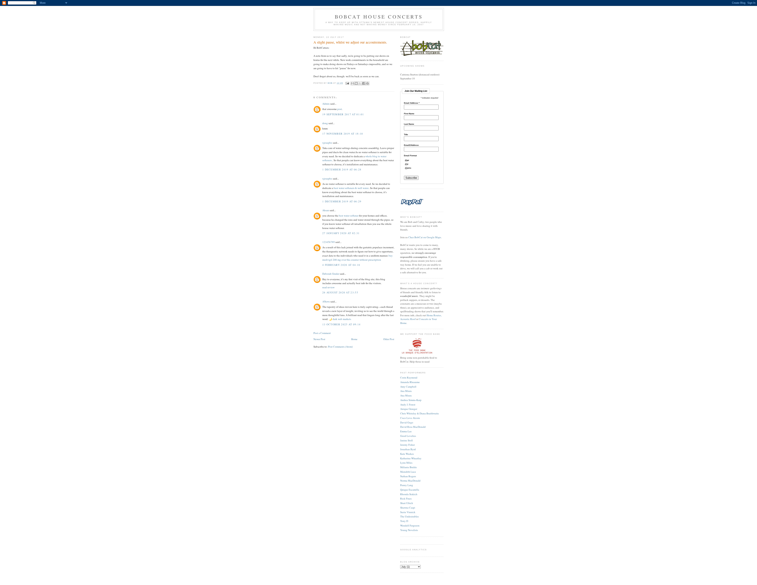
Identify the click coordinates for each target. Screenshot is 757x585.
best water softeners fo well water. (351, 188)
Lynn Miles (406, 462)
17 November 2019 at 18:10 (342, 133)
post (339, 109)
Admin (326, 103)
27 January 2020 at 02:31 (341, 233)
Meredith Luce (408, 471)
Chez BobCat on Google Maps (424, 237)
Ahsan (325, 210)
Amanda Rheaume (410, 382)
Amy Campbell (408, 386)
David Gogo (406, 422)
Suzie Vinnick (407, 512)
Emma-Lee (406, 431)
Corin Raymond (408, 377)
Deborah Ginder (330, 273)
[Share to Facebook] (364, 83)
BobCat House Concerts (379, 16)
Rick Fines (406, 498)
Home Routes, (434, 315)
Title (406, 135)
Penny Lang (406, 485)
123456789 (328, 242)
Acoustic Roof (408, 319)
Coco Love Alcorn (410, 418)
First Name (409, 114)
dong (325, 123)
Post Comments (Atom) (340, 346)
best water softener (349, 215)
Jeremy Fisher (407, 444)
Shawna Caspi (407, 507)
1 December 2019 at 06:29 (341, 201)
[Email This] (352, 83)
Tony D (404, 521)
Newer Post (319, 339)
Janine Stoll (406, 440)
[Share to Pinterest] (367, 83)
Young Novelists (409, 530)
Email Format (410, 156)
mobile (409, 168)
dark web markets (342, 319)
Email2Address (411, 145)
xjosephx (327, 142)
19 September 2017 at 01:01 (343, 114)
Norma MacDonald (410, 480)
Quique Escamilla (409, 489)
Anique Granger (408, 409)
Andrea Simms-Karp (410, 400)
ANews (326, 301)
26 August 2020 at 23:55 (340, 292)
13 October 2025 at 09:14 (341, 324)
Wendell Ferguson (410, 525)
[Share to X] (360, 83)
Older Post (388, 339)
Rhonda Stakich (408, 494)
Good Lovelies (408, 436)
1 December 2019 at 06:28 (341, 169)
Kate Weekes (407, 454)
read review (328, 287)
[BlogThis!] (356, 83)
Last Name (409, 124)
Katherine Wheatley (410, 458)
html (408, 160)
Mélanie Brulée (408, 467)
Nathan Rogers (408, 476)
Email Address (412, 103)
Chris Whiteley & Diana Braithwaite (419, 413)
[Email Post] (347, 83)
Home (354, 339)
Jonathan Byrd (408, 449)
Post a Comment (322, 333)
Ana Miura (406, 391)
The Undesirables (409, 516)
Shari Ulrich (406, 503)
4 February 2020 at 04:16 (341, 265)
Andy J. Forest (407, 404)
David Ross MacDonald (413, 427)
